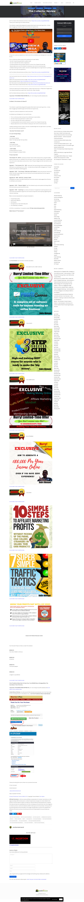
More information (54, 899)
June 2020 (56, 384)
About (62, 2)
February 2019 (57, 408)
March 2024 (56, 335)
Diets (55, 206)
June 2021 (56, 363)
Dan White (56, 181)
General (55, 214)
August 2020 (56, 380)
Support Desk (68, 2)
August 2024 (56, 331)
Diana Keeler (56, 166)
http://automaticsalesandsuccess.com (41, 82)
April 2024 (56, 333)
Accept (61, 899)
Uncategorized (57, 253)
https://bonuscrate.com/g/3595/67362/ (40, 20)
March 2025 (56, 326)
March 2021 (56, 368)
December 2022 (57, 349)
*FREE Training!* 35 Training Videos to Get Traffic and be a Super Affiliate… (64, 275)
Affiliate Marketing (31, 8)
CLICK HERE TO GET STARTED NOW (16, 98)
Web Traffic (56, 258)
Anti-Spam (42, 796)
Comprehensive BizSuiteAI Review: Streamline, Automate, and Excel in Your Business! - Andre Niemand (63, 296)
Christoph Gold (57, 170)
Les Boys (55, 182)
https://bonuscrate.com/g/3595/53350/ (36, 79)
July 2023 (56, 342)
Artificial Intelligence (58, 197)
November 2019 (57, 394)
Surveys (55, 248)
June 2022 (56, 352)
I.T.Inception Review (14, 845)
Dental (55, 202)
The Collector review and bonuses (16, 822)
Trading (55, 251)
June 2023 (56, 343)
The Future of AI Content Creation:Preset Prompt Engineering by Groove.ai (63, 305)
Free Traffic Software (47, 2)
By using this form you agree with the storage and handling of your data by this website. (30, 873)
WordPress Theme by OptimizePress (42, 894)
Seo (54, 242)
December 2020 (57, 373)
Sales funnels (56, 241)
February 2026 (57, 315)
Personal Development (58, 234)
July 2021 (56, 361)
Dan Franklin (56, 172)
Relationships (57, 235)
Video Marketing (57, 256)
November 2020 (57, 375)
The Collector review (23, 820)
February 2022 (57, 357)
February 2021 (57, 370)
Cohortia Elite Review (58, 138)
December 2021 (57, 359)
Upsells (55, 255)
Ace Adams (56, 179)
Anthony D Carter (57, 175)
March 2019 (56, 406)
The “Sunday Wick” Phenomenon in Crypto (62, 159)
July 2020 (56, 382)
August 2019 (56, 399)
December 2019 (57, 392)
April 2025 (56, 324)
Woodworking (57, 262)
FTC (26, 796)
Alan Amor (56, 174)
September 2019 (57, 398)
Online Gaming (57, 232)
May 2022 (56, 354)
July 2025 (56, 321)
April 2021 (56, 366)
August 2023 (56, 340)
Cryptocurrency (57, 200)
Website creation (57, 260)
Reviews (54, 8)
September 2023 (57, 338)
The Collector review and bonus (34, 820)
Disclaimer (15, 796)
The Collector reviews (28, 822)
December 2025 (57, 319)
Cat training (56, 199)
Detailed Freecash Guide (59, 147)
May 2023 (56, 345)
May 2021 (56, 364)
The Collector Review (42, 11)
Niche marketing (57, 230)
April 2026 (56, 314)
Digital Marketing (40, 8)
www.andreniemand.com (15, 790)
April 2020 (56, 387)
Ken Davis (56, 168)
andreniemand (18, 827)
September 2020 (57, 378)
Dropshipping (57, 211)
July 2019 (56, 401)
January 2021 (56, 371)
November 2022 (57, 350)
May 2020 (56, 385)
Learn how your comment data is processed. (36, 879)
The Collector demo (13, 820)
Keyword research (57, 221)
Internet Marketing (47, 8)
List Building (56, 227)
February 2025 (57, 328)
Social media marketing (59, 244)
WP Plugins (56, 263)
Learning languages (58, 225)
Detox (55, 204)
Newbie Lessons (38, 2)
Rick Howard (56, 177)
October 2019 (56, 396)
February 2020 (57, 391)
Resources (56, 237)
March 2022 (56, 356)
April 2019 (56, 405)
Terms (20, 796)
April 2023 (56, 347)
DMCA (23, 796)
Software (56, 246)
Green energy (56, 216)
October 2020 (56, 377)
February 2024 (57, 336)
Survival (55, 250)
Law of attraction (57, 223)
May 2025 (56, 322)
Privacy (11, 796)
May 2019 (56, 403)
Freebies (55, 2)
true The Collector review (39, 822)
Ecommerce (56, 213)
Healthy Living (57, 218)
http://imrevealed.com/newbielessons (28, 81)
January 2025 (56, 329)
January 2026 (56, 317)
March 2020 (56, 389)
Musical (55, 228)
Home (31, 2)
